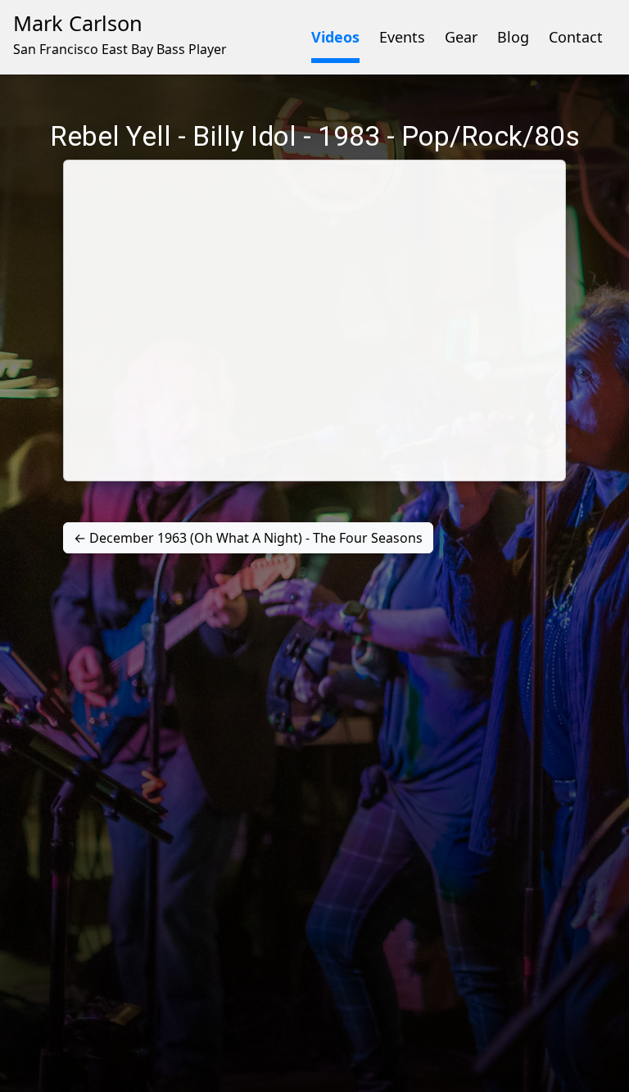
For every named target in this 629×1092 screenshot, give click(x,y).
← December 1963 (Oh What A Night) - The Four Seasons (248, 538)
